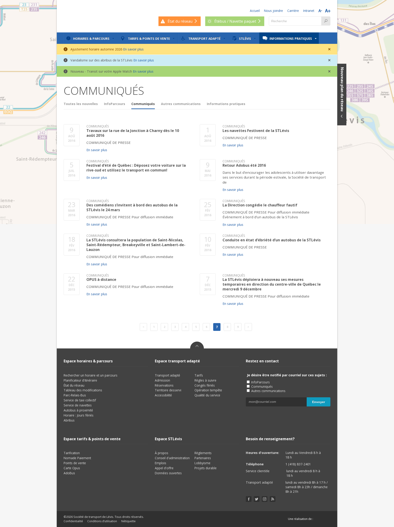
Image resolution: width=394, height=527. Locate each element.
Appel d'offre (164, 468)
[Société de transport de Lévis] (87, 16)
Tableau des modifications (83, 390)
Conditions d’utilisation (102, 521)
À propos (161, 453)
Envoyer (318, 402)
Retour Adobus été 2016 (244, 165)
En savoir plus (133, 49)
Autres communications (181, 104)
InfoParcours (114, 104)
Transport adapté (204, 38)
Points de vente (75, 463)
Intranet (308, 10)
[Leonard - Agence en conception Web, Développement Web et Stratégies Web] (323, 519)
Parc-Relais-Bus (75, 395)
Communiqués (143, 104)
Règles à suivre (205, 380)
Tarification (72, 453)
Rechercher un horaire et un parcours (90, 375)
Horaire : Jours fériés (78, 415)
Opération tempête (208, 390)
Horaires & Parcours (91, 38)
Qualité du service (207, 395)
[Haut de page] (197, 345)
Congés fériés (204, 385)
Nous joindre (273, 10)
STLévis (245, 38)
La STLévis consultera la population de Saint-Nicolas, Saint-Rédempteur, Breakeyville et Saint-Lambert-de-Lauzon (135, 245)
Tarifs (198, 375)
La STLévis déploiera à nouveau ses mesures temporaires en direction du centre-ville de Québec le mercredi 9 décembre (272, 284)
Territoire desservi (168, 390)
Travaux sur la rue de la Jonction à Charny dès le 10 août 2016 (132, 133)
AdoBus (69, 473)
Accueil (255, 10)
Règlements (203, 453)
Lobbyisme (202, 463)
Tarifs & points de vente (149, 38)
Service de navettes (78, 405)
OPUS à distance (101, 279)
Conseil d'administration (172, 458)
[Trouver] (325, 21)
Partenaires (202, 458)
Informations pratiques (291, 38)
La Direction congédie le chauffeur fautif (260, 205)
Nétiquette (128, 521)
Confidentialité (73, 521)
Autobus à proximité (78, 410)
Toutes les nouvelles (81, 104)
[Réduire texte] (320, 10)
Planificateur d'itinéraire (80, 380)
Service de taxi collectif (80, 400)
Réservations (164, 385)
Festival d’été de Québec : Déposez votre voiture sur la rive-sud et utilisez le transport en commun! (136, 168)
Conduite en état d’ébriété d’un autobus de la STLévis (272, 240)
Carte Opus (72, 468)
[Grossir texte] (327, 10)
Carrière (293, 10)
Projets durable (205, 468)
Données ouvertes (168, 473)
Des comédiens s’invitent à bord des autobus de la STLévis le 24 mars (132, 207)
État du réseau (74, 385)
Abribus (69, 420)
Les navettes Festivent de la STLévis (256, 130)
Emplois (160, 463)
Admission (162, 380)
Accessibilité (163, 395)
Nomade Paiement (77, 458)
